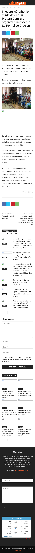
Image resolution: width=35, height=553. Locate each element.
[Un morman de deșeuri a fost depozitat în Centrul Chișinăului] (7, 282)
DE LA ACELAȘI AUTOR (10, 234)
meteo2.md (27, 538)
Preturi (9, 7)
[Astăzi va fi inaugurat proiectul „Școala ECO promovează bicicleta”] (25, 384)
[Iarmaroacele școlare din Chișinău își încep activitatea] (25, 404)
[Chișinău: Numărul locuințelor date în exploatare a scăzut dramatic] (9, 384)
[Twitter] (8, 33)
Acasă (3, 7)
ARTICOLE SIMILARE (9, 231)
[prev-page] (3, 312)
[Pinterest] (13, 33)
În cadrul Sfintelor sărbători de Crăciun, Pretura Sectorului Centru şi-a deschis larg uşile (25, 220)
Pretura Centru (17, 7)
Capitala (5, 243)
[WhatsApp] (17, 33)
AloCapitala (10, 29)
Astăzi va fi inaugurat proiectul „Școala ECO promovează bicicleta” (25, 393)
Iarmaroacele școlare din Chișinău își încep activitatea (24, 412)
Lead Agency (17, 550)
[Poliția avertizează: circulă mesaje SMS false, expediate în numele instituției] (9, 423)
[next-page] (6, 312)
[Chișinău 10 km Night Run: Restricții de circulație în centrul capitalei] (25, 423)
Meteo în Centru (17, 518)
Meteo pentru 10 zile (7, 536)
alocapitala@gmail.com (22, 470)
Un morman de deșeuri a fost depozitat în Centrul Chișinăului (22, 282)
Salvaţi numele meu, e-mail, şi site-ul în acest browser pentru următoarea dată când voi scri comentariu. (17, 359)
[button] (3, 2)
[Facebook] (4, 33)
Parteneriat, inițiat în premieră (8, 217)
